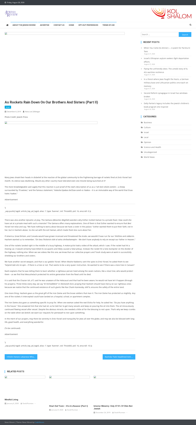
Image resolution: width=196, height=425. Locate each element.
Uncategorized (150, 152)
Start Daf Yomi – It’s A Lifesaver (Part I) (68, 406)
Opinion (147, 142)
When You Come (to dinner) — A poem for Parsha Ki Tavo (167, 50)
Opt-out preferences (88, 25)
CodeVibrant (39, 422)
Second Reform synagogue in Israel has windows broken (165, 95)
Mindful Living (11, 399)
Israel (8, 107)
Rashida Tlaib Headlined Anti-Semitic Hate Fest (120, 357)
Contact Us (59, 25)
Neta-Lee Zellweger (32, 111)
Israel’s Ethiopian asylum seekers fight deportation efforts (166, 60)
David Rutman (28, 403)
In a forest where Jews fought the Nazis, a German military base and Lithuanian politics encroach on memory (166, 82)
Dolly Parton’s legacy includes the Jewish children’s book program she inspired (166, 105)
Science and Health (152, 147)
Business (148, 122)
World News (149, 157)
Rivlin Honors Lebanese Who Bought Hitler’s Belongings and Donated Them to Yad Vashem (22, 357)
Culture (147, 127)
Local (146, 137)
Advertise (44, 25)
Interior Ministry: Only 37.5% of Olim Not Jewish (113, 407)
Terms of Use (109, 25)
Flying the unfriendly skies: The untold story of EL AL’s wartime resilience (166, 70)
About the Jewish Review (24, 25)
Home (71, 25)
